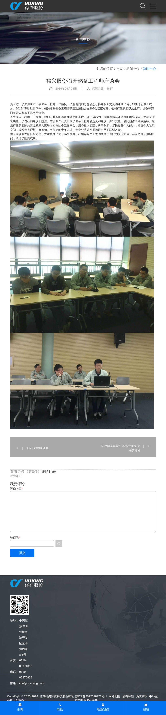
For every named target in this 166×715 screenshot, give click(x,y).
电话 (60, 709)
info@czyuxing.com (31, 683)
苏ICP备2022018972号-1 (91, 696)
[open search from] (143, 5)
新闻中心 (132, 68)
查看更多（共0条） (25, 471)
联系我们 (103, 709)
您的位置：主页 (111, 68)
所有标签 (128, 696)
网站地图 (114, 696)
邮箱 (146, 709)
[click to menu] (153, 6)
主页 (20, 709)
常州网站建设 (89, 700)
